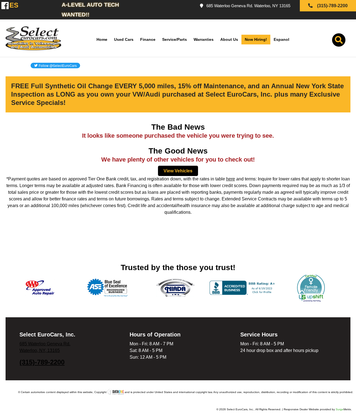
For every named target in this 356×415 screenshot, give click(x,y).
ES (10, 5)
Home (102, 39)
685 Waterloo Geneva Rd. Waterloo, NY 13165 (247, 5)
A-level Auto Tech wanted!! (90, 9)
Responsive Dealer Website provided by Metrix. (318, 409)
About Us (229, 39)
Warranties (204, 39)
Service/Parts (174, 39)
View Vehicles (178, 170)
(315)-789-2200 (42, 362)
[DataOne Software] (115, 392)
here (230, 179)
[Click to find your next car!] (338, 41)
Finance (147, 39)
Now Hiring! (256, 39)
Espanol (281, 39)
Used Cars (124, 39)
